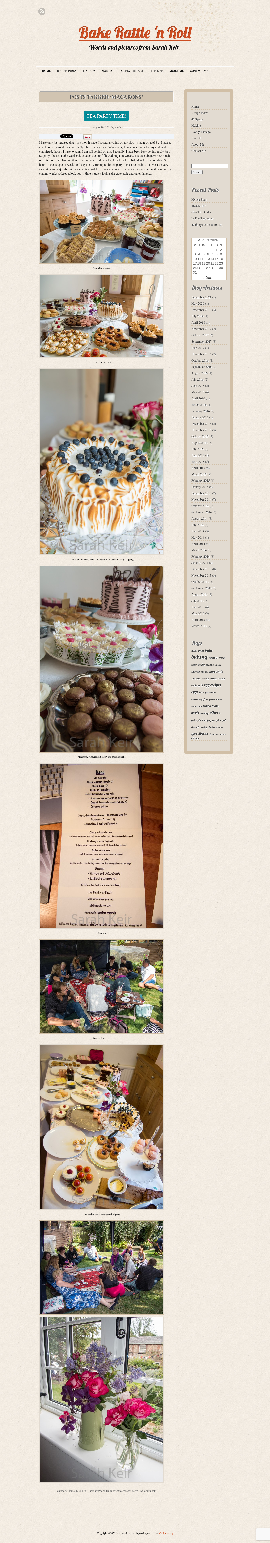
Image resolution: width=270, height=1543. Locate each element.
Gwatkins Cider (201, 212)
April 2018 (198, 322)
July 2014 (197, 525)
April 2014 (198, 544)
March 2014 (199, 550)
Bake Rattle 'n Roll (135, 32)
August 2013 (199, 594)
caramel (210, 664)
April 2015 (198, 468)
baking (199, 656)
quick (218, 720)
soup (220, 726)
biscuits (213, 657)
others (215, 712)
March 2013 (199, 626)
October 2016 (200, 360)
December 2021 (201, 297)
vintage (195, 737)
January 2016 (199, 417)
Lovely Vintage (131, 71)
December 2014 (201, 493)
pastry (194, 720)
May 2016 (197, 392)
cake (201, 664)
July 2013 (197, 600)
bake (208, 650)
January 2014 (199, 562)
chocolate (216, 671)
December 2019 (201, 310)
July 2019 (197, 316)
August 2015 (199, 442)
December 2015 (201, 423)
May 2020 (197, 303)
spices (203, 733)
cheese (218, 664)
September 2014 (201, 512)
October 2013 (200, 581)
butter (194, 664)
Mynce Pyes (199, 199)
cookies (213, 678)
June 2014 (197, 531)
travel (223, 733)
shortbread (212, 727)
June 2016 (197, 385)
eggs (194, 691)
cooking (221, 678)
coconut (205, 678)
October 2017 (200, 335)
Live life (156, 71)
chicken (204, 671)
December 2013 (201, 569)
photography (204, 720)
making (204, 713)
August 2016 (199, 373)
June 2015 (197, 455)
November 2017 (201, 329)
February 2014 (200, 556)
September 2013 (201, 588)
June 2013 (197, 607)
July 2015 (197, 449)
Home (46, 71)
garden (212, 699)
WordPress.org (166, 1533)
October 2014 (200, 506)
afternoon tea (102, 1491)
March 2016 (199, 404)
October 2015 (200, 436)
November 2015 (201, 430)
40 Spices (89, 71)
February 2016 (200, 411)
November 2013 (201, 575)
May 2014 (197, 537)
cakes (113, 1491)
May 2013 (197, 613)
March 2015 (199, 474)
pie (213, 720)
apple (194, 650)
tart (217, 733)
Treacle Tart (198, 205)
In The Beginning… (204, 218)
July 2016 (197, 379)
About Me (176, 71)
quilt (224, 720)
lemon (207, 706)
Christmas (196, 678)
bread (221, 657)
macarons (122, 1491)
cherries (195, 671)
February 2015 (200, 480)
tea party (133, 1491)
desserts (197, 685)
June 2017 (197, 348)
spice (194, 734)
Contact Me (199, 71)
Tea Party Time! (106, 116)
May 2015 (197, 461)
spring (211, 734)
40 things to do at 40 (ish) (207, 224)
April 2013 (198, 619)
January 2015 (199, 487)
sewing (203, 726)
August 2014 (199, 518)
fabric (201, 692)
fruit (206, 699)
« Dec (207, 278)
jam (200, 706)
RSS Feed (41, 11)
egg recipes (212, 684)
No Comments (148, 1491)
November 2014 (201, 499)
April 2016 (198, 398)
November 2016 (201, 354)
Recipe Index (66, 71)
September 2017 (201, 341)
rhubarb (195, 726)
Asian (201, 650)
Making (107, 71)
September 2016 (201, 367)
